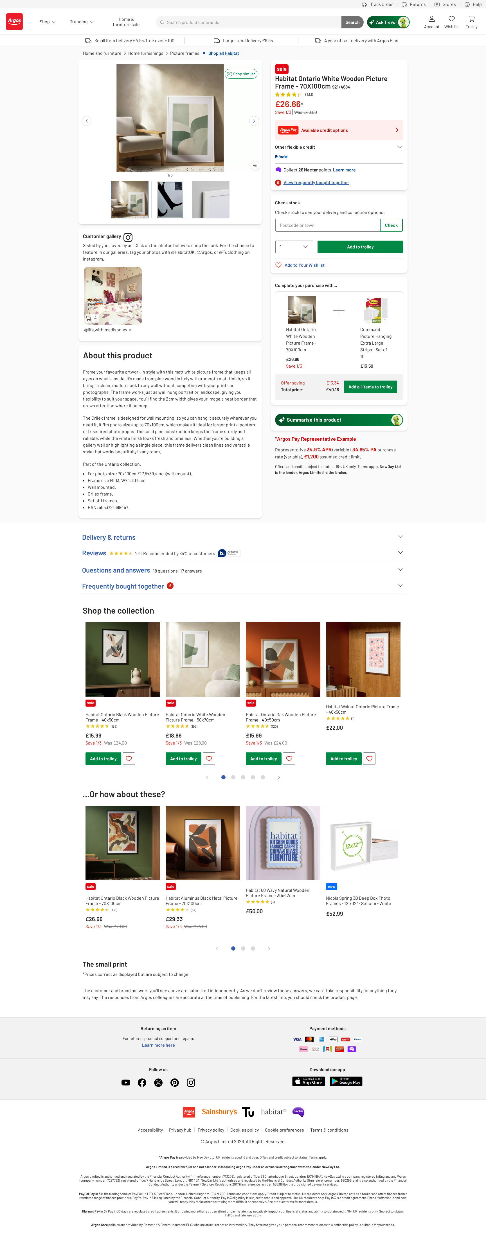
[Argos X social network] (158, 1082)
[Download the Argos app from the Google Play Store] (346, 1085)
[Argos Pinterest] (174, 1082)
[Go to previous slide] (86, 121)
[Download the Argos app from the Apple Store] (308, 1085)
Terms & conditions (329, 1129)
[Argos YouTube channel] (125, 1082)
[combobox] (248, 22)
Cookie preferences (284, 1129)
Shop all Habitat (223, 53)
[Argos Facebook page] (142, 1082)
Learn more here (158, 1045)
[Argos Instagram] (191, 1082)
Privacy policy (211, 1129)
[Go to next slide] (254, 121)
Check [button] (391, 225)
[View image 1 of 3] (129, 199)
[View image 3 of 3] (210, 199)
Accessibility (150, 1129)
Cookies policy (244, 1129)
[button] (241, 74)
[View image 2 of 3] (170, 199)
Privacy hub (180, 1129)
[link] (339, 181)
